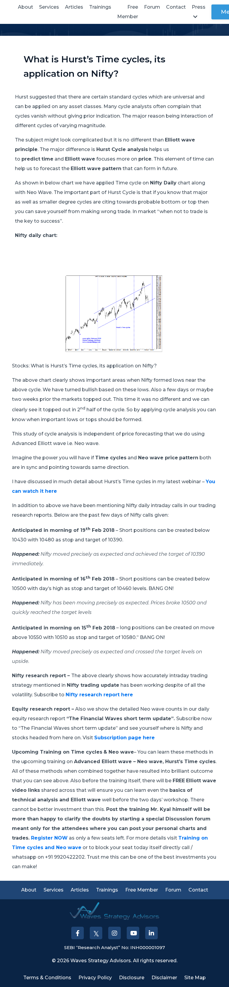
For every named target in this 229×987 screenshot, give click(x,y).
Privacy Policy (95, 977)
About (25, 7)
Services (49, 7)
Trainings (100, 7)
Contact (176, 7)
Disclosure (131, 977)
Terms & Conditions (47, 977)
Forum (152, 7)
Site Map (195, 977)
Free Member (127, 11)
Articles (74, 7)
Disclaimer (164, 977)
